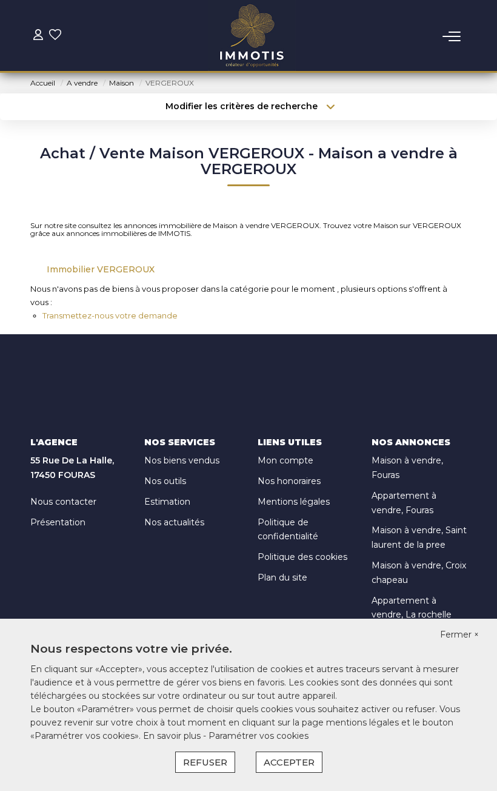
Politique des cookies (302, 556)
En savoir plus (173, 735)
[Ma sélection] (55, 36)
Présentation (57, 522)
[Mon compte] (38, 36)
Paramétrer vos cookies (258, 735)
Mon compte (285, 460)
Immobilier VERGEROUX (101, 269)
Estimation (167, 501)
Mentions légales (294, 501)
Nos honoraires (289, 481)
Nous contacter (63, 501)
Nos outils (165, 481)
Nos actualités (174, 522)
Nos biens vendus (181, 460)
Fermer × (459, 634)
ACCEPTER (289, 762)
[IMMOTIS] (252, 36)
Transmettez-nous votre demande (110, 315)
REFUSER (205, 762)
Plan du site (282, 577)
